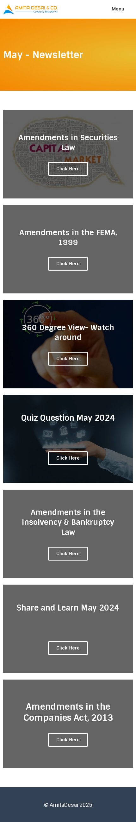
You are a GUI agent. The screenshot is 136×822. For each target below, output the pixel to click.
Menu (118, 9)
